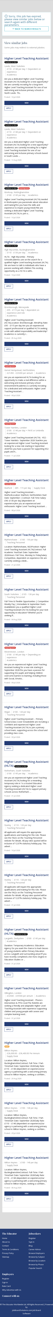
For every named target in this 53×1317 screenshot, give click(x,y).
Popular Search (35, 1268)
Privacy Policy (8, 1253)
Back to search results (28, 28)
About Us (6, 1242)
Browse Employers (37, 1253)
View (26, 103)
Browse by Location (37, 1260)
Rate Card (6, 1286)
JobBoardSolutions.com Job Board (26, 1310)
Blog (30, 1245)
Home (4, 1238)
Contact (5, 1245)
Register (32, 1238)
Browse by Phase (36, 1264)
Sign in (31, 1242)
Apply (8, 108)
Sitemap (5, 1257)
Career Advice (35, 1249)
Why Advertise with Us (11, 1290)
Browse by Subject (37, 1257)
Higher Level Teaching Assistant (26, 58)
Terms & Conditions (10, 1249)
